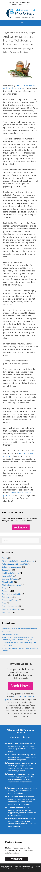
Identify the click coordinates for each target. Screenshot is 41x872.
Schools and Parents (10, 600)
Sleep (4, 603)
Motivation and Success (11, 585)
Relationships (7, 597)
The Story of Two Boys (11, 634)
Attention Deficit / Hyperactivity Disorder (18, 561)
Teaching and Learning (11, 609)
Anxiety (5, 558)
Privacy (30, 869)
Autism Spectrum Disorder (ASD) (15, 564)
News (4, 588)
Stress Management (10, 606)
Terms (25, 869)
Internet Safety (8, 576)
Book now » (20, 527)
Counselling (6, 570)
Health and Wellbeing (10, 573)
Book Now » (20, 685)
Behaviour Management (11, 567)
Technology (6, 612)
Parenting (6, 591)
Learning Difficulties (10, 579)
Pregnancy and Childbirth (12, 594)
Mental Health (7, 582)
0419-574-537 (15, 2)
